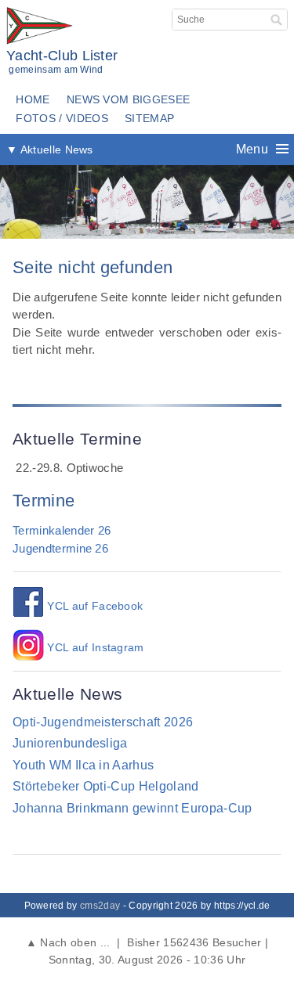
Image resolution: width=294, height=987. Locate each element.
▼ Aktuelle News (49, 149)
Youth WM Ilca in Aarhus (83, 765)
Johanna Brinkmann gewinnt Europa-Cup (132, 808)
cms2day (100, 905)
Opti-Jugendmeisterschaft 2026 (103, 722)
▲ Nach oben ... (67, 942)
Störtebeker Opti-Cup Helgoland (106, 786)
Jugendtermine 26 (60, 548)
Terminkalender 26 (62, 530)
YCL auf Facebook (93, 606)
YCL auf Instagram (94, 648)
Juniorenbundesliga (70, 743)
